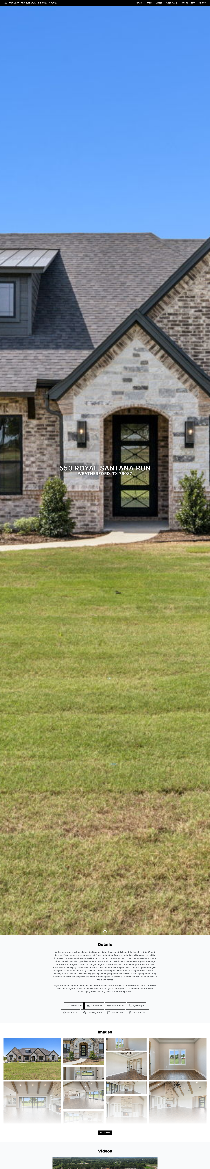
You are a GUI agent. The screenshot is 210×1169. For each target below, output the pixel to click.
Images (149, 3)
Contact (202, 3)
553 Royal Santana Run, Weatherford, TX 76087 (30, 3)
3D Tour (184, 3)
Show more (105, 1133)
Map (193, 3)
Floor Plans (171, 3)
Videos (159, 3)
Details (139, 3)
